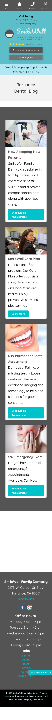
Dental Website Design (18, 699)
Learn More (18, 313)
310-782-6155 (26, 20)
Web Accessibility (38, 696)
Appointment (26, 675)
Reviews (26, 667)
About (26, 659)
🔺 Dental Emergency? (26, 23)
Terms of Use (22, 696)
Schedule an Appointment (19, 215)
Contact (26, 671)
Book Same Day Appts (40, 672)
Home (26, 655)
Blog (26, 663)
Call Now (33, 72)
